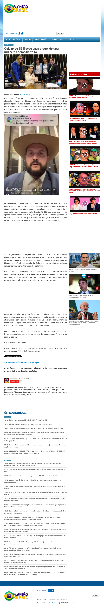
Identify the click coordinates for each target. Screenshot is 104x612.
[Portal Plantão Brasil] (16, 8)
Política (71, 39)
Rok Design (52, 603)
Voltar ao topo (43, 607)
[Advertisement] (70, 16)
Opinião (44, 39)
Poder (62, 39)
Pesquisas (53, 39)
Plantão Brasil (25, 94)
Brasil (8, 39)
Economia (27, 39)
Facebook (19, 33)
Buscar (60, 33)
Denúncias (17, 39)
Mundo (36, 39)
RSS (22, 33)
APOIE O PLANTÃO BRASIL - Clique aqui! (21, 362)
